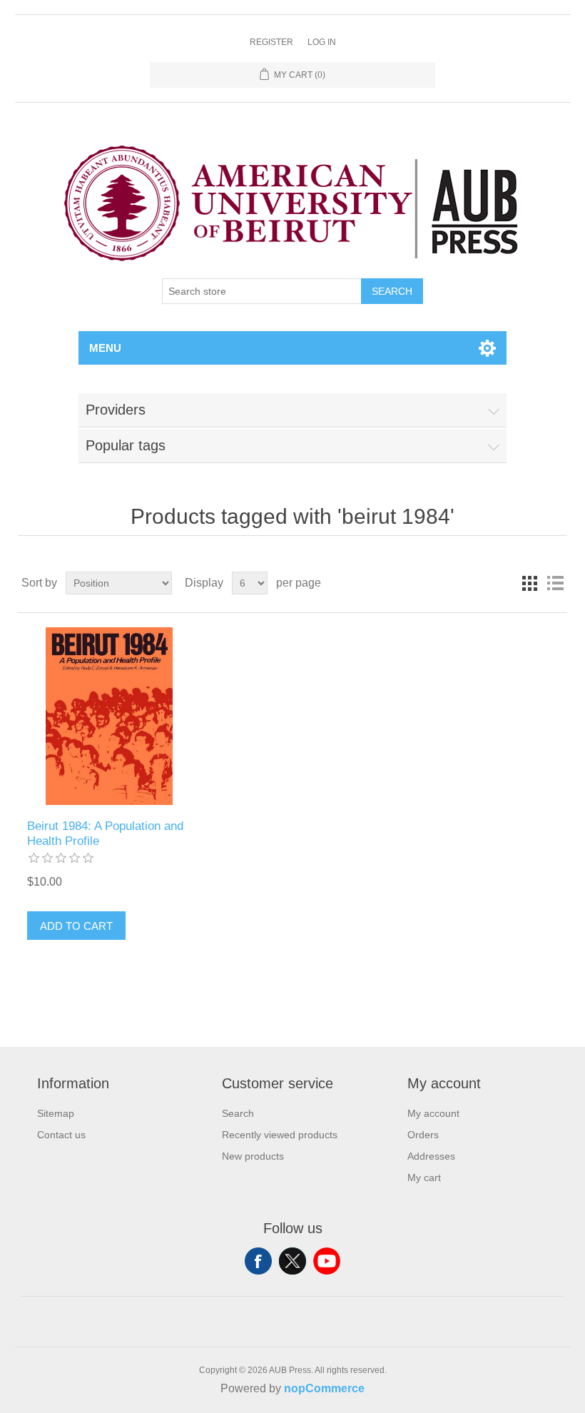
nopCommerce (324, 1388)
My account (433, 1113)
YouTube (326, 1261)
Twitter (292, 1261)
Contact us (61, 1134)
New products (253, 1156)
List (555, 583)
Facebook (258, 1261)
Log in (321, 42)
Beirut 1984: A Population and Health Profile (105, 833)
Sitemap (55, 1113)
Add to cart (76, 926)
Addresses (431, 1156)
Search (392, 291)
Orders (423, 1134)
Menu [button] (105, 348)
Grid (529, 583)
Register (271, 42)
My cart (424, 1177)
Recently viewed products (279, 1134)
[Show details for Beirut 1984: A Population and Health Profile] (109, 716)
